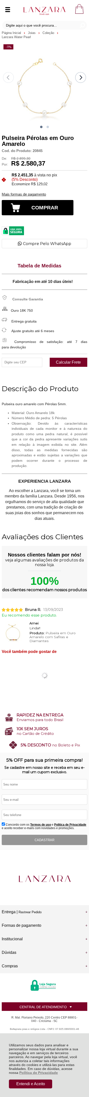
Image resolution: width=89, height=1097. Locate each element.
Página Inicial (12, 33)
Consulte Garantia (27, 299)
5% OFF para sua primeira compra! (44, 760)
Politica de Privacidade (70, 824)
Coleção (49, 33)
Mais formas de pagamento (24, 194)
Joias (32, 33)
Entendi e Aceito (30, 1084)
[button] (41, 127)
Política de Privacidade (38, 1073)
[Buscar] (82, 25)
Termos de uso (40, 824)
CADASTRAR (44, 840)
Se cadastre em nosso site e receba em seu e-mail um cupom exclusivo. (44, 769)
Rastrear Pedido (30, 912)
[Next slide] (80, 77)
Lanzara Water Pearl (16, 37)
